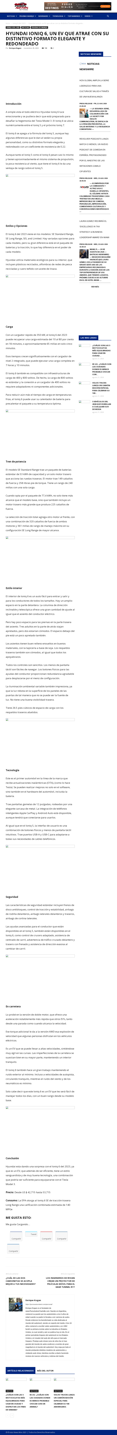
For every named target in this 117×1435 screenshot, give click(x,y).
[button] (107, 16)
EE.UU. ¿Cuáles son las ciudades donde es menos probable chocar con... (101, 369)
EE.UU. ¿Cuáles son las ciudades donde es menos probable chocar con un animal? (40, 1400)
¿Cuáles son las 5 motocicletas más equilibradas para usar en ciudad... (101, 350)
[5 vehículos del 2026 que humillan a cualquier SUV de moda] (84, 404)
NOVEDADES (43, 16)
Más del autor (45, 1370)
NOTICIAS (11, 16)
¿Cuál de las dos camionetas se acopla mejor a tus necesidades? (21, 1280)
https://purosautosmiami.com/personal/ (39, 1304)
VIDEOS (87, 16)
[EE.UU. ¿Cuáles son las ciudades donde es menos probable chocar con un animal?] (40, 1385)
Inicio (8, 23)
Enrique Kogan (15, 48)
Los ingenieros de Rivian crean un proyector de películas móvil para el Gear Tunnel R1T (60, 1282)
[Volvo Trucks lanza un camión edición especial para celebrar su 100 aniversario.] (64, 1385)
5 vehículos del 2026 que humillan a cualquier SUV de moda (101, 405)
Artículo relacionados (20, 1370)
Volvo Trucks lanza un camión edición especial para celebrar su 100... (101, 387)
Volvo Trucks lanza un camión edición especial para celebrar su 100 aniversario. (64, 1400)
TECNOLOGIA (58, 16)
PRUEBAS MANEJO (26, 16)
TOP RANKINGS (74, 16)
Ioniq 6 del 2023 (19, 23)
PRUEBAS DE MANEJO (39, 27)
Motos (9, 1391)
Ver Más (95, 287)
